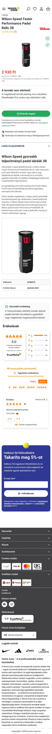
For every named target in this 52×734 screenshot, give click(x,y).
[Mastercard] (26, 566)
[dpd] (6, 582)
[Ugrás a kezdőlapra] (13, 9)
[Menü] (4, 9)
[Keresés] (28, 9)
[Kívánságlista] (35, 8)
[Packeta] (16, 582)
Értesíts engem (27, 113)
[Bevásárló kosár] (48, 8)
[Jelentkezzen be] (41, 9)
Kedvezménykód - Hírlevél (21, 504)
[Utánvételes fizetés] (37, 566)
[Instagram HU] (11, 604)
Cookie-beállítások (4, 591)
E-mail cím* (9, 478)
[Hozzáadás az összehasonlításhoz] (47, 45)
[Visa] (16, 566)
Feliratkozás (28, 493)
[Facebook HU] (4, 604)
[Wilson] (44, 28)
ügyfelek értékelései (14, 346)
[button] (8, 368)
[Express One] (26, 582)
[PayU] (6, 566)
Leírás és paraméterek (13, 146)
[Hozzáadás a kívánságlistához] (47, 38)
